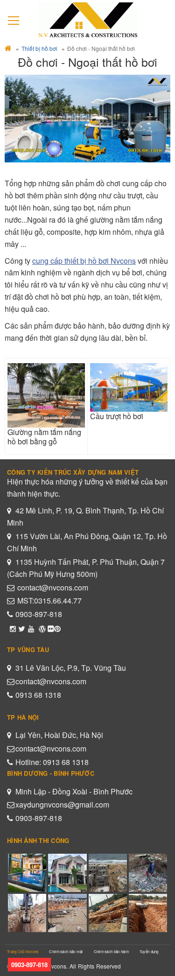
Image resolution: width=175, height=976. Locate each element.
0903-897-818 (38, 614)
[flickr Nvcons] (51, 628)
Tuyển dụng (149, 951)
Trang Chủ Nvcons (22, 951)
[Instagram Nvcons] (12, 628)
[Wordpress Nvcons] (42, 628)
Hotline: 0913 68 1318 (52, 762)
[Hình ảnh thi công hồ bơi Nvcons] (57, 628)
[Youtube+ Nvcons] (30, 628)
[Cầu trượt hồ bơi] (129, 387)
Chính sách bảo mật (66, 951)
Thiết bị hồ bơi (39, 48)
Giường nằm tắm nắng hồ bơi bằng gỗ (44, 436)
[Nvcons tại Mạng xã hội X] (21, 628)
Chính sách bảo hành (111, 951)
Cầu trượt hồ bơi (116, 416)
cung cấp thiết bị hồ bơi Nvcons (84, 260)
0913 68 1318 (38, 694)
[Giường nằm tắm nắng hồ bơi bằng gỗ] (46, 395)
